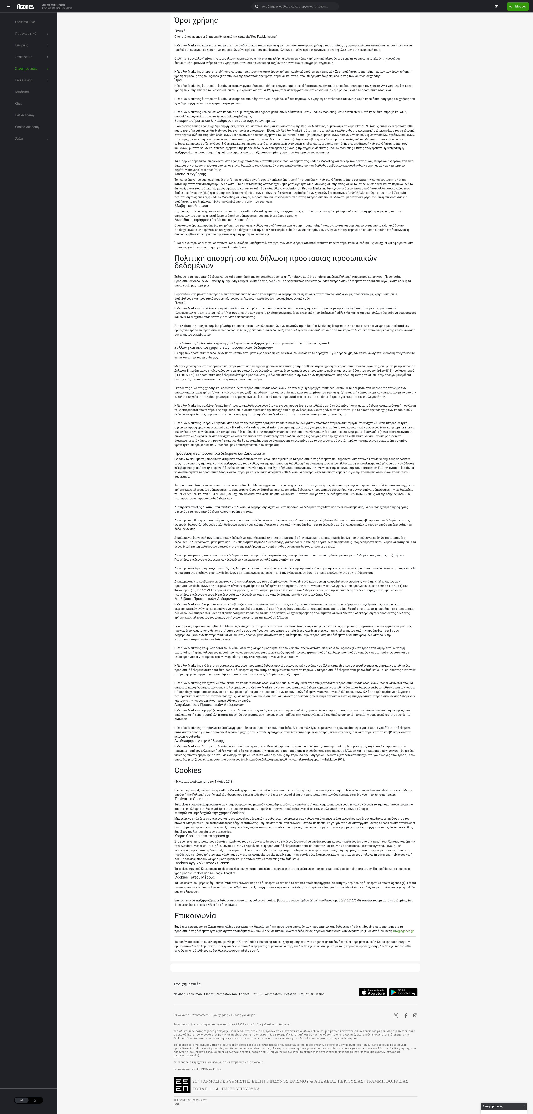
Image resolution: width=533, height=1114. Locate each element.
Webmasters (200, 1015)
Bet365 (257, 994)
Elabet (208, 994)
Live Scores (66, 8)
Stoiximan (194, 994)
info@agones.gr (403, 931)
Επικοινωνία (181, 1015)
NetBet (304, 994)
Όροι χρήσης (220, 1015)
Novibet (179, 994)
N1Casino (318, 994)
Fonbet (244, 994)
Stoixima (46, 5)
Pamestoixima (226, 994)
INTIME (217, 1069)
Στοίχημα (46, 8)
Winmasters (273, 994)
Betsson (290, 994)
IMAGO (204, 1069)
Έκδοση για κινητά (243, 1015)
